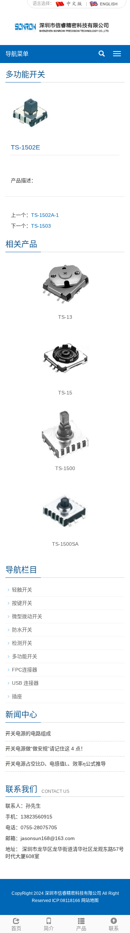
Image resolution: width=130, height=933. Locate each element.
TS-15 (65, 393)
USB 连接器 (25, 683)
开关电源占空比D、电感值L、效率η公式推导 (55, 764)
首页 (16, 928)
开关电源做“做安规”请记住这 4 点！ (45, 748)
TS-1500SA (65, 544)
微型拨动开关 (27, 616)
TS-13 (65, 317)
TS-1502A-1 (45, 215)
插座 (17, 696)
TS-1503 (41, 226)
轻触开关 (22, 590)
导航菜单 (17, 54)
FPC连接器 (24, 670)
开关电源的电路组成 (28, 733)
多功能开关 (24, 656)
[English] (103, 3)
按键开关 (22, 603)
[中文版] (69, 3)
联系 (114, 928)
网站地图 (90, 900)
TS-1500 (65, 468)
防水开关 (22, 630)
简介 (49, 928)
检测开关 (22, 643)
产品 (81, 928)
